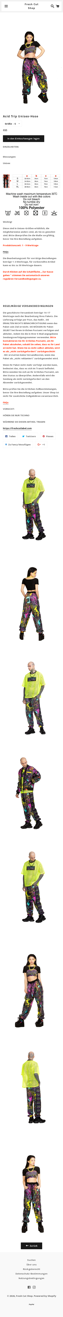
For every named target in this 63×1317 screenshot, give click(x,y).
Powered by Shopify (45, 1295)
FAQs (5, 251)
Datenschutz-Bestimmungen (32, 1273)
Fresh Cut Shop (31, 6)
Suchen (31, 1260)
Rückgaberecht (31, 1269)
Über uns (32, 1264)
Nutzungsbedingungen (31, 1278)
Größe (8, 123)
